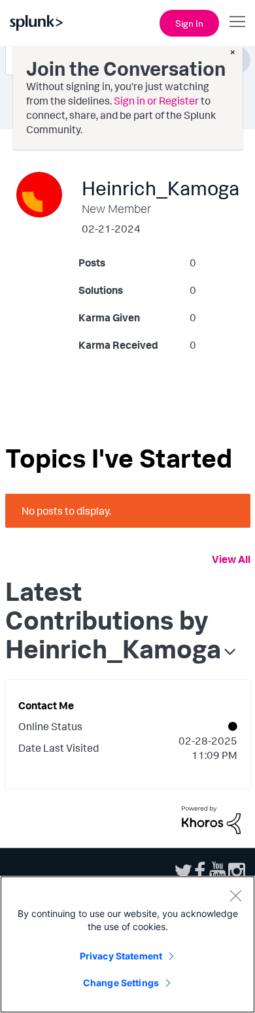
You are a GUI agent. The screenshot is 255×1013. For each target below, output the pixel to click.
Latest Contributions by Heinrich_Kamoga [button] (113, 620)
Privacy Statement (121, 955)
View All (231, 559)
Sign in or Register (156, 100)
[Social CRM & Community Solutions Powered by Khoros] (211, 818)
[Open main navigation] (237, 21)
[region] (127, 944)
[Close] (235, 895)
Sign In (189, 23)
